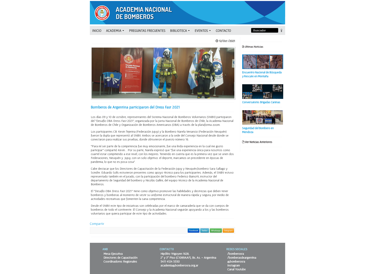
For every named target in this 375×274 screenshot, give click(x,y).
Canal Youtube (236, 269)
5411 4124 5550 (170, 261)
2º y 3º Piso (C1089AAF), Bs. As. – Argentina (188, 257)
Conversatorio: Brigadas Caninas (261, 102)
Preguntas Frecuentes (147, 30)
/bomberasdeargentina (241, 257)
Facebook (193, 230)
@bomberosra (236, 261)
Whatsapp (216, 230)
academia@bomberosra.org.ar (179, 265)
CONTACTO (223, 30)
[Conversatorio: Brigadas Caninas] (262, 91)
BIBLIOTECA (179, 30)
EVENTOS (202, 30)
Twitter (205, 230)
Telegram (228, 230)
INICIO (96, 30)
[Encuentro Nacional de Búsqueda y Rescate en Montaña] (262, 61)
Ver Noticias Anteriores (258, 142)
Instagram (233, 265)
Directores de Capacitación (121, 257)
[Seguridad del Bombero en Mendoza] (262, 117)
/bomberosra (235, 253)
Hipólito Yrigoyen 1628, (175, 253)
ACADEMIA (114, 30)
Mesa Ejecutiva (113, 253)
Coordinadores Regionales (120, 261)
